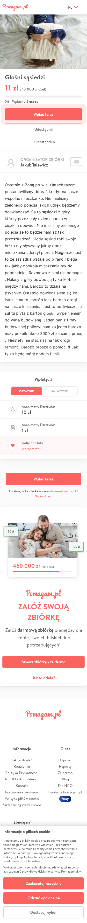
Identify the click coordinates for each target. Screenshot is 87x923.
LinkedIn (50, 726)
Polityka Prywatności (21, 772)
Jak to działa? (43, 677)
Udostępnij (43, 129)
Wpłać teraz (43, 114)
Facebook (9, 726)
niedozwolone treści (62, 491)
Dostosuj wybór (43, 912)
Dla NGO (65, 785)
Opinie (65, 760)
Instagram (37, 726)
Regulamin (22, 766)
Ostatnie (26, 391)
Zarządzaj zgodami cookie (21, 805)
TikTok (64, 726)
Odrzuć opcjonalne (44, 898)
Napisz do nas (43, 496)
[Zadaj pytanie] (76, 161)
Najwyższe (59, 391)
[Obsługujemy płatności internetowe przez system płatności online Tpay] (65, 798)
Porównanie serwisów (22, 792)
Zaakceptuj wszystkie (43, 883)
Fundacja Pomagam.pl (65, 792)
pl (70, 7)
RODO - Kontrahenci (21, 779)
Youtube (78, 726)
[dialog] (43, 874)
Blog (65, 779)
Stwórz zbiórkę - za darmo (43, 662)
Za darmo (65, 772)
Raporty (65, 766)
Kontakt (22, 785)
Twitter (23, 726)
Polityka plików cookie (22, 798)
